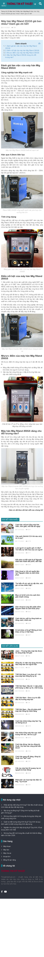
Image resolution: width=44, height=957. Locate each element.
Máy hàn (12, 11)
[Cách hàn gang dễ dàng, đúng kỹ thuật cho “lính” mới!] (7, 760)
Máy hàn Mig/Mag (23, 11)
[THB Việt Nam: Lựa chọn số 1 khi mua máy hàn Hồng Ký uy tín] (7, 678)
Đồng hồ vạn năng (9, 860)
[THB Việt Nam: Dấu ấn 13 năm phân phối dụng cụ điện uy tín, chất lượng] (7, 690)
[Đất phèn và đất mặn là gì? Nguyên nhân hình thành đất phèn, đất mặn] (7, 563)
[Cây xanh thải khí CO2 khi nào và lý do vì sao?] (7, 540)
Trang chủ (4, 11)
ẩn (39, 43)
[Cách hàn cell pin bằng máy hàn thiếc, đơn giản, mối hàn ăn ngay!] (7, 528)
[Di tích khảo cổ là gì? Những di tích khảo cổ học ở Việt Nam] (7, 634)
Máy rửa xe (7, 853)
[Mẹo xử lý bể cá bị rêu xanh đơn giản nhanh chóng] (7, 599)
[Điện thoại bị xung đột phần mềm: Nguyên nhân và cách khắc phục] (7, 610)
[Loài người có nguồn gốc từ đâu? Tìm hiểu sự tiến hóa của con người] (7, 552)
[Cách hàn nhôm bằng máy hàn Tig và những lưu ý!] (7, 725)
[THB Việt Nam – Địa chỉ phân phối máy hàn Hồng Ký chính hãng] (7, 713)
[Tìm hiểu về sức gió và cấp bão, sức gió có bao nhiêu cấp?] (7, 587)
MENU (4, 6)
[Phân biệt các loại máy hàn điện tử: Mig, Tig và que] (7, 783)
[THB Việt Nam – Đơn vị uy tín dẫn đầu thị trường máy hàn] (7, 701)
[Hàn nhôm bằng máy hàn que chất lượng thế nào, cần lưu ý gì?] (7, 736)
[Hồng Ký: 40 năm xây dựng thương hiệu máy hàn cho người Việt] (7, 666)
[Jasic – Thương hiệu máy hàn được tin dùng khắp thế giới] (7, 655)
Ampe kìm (6, 856)
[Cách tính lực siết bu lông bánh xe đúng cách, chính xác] (7, 622)
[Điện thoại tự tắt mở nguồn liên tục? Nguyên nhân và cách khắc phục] (7, 575)
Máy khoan (7, 846)
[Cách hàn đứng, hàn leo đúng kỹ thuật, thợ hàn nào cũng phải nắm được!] (7, 748)
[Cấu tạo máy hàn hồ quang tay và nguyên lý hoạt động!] (7, 772)
